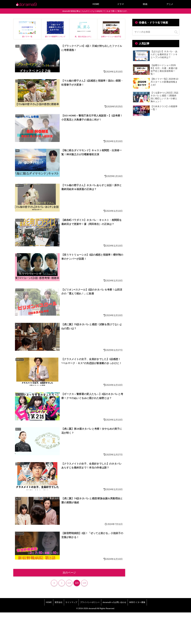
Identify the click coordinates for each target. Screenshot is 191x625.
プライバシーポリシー (90, 602)
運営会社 (59, 602)
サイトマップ (71, 602)
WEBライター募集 (137, 602)
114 (69, 583)
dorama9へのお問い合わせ (114, 602)
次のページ (69, 572)
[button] (176, 32)
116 (84, 583)
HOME (49, 602)
